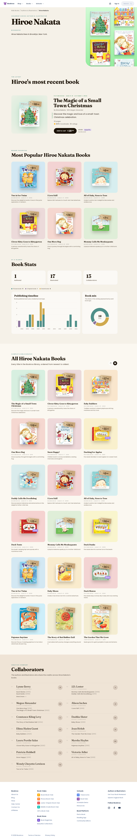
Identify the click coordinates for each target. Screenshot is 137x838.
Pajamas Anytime (19, 637)
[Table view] (111, 363)
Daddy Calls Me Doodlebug (24, 498)
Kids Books (15, 11)
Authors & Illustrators (29, 11)
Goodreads (64, 124)
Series (108, 438)
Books (28, 4)
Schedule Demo (82, 802)
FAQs (13, 801)
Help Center (15, 804)
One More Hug (54, 242)
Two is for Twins (19, 195)
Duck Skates (90, 591)
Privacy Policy (50, 835)
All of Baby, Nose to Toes (95, 195)
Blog (13, 798)
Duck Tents (16, 545)
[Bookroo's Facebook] (114, 807)
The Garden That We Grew (96, 637)
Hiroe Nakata (61, 110)
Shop (19, 4)
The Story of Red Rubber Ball (61, 637)
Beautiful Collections (44, 824)
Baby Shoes (53, 591)
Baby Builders (90, 404)
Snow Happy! (54, 452)
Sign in (117, 4)
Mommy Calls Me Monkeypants (98, 242)
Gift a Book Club (43, 811)
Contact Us (15, 807)
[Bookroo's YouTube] (119, 807)
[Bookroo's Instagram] (109, 807)
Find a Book (81, 814)
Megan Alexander (76, 110)
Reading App (81, 818)
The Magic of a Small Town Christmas (77, 102)
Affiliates (14, 810)
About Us (14, 794)
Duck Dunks (89, 545)
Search (126, 4)
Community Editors (84, 821)
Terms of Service (34, 835)
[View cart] (110, 3)
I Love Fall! (53, 195)
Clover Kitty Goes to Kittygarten (26, 242)
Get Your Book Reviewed (117, 794)
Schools (39, 4)
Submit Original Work (115, 798)
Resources (81, 806)
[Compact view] (115, 363)
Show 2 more (20, 696)
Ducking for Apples (93, 452)
